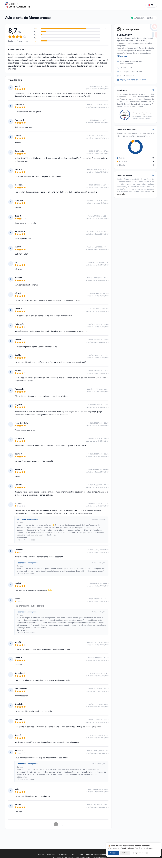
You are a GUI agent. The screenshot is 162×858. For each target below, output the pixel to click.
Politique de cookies (140, 853)
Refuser (125, 853)
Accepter (113, 853)
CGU (72, 854)
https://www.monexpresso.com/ (133, 80)
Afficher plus (122, 56)
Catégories (62, 854)
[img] (25, 49)
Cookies (80, 854)
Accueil (41, 854)
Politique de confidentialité (97, 854)
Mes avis (51, 854)
